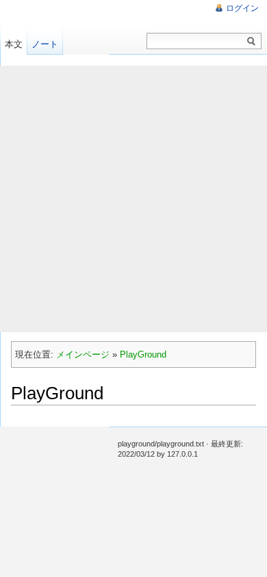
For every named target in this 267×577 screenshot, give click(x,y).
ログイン (242, 8)
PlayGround (143, 354)
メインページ (83, 354)
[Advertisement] (133, 199)
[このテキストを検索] (251, 41)
